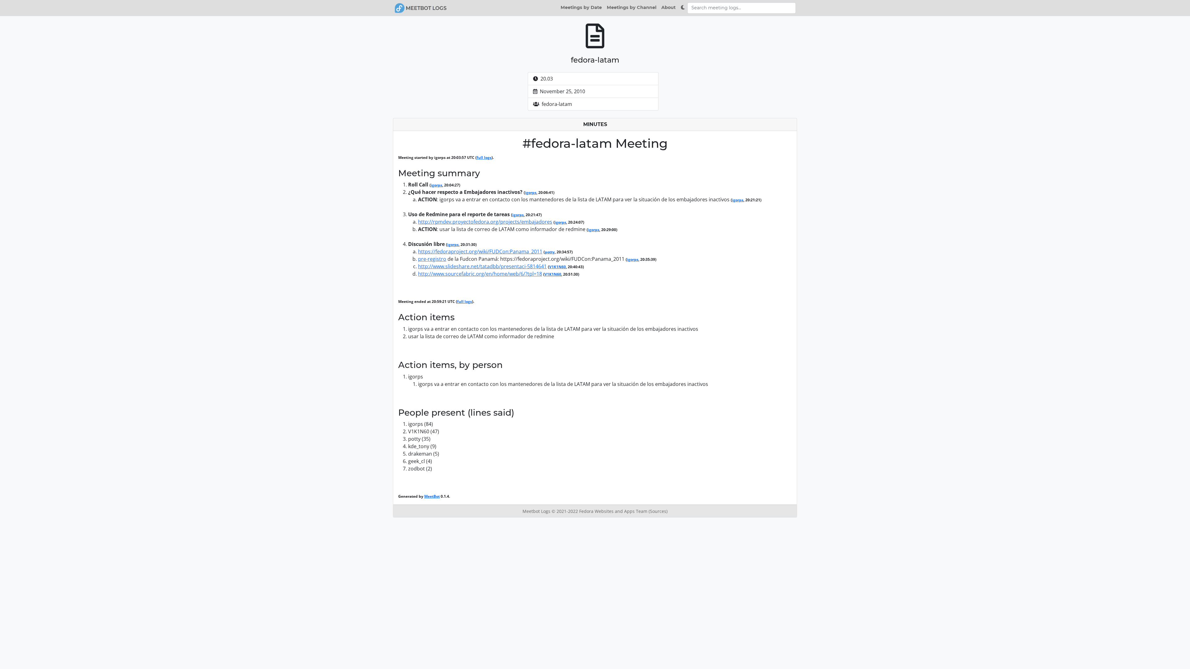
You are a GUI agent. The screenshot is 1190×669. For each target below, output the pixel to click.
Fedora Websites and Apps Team (614, 511)
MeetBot (432, 496)
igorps (436, 185)
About (668, 7)
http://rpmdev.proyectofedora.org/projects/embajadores (485, 221)
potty (550, 252)
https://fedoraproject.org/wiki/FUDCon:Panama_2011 (480, 251)
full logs (484, 157)
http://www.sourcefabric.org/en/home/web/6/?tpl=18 (480, 273)
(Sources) (658, 511)
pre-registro (432, 259)
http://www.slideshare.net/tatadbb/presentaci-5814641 (482, 266)
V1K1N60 (557, 266)
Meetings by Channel (631, 7)
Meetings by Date (581, 7)
